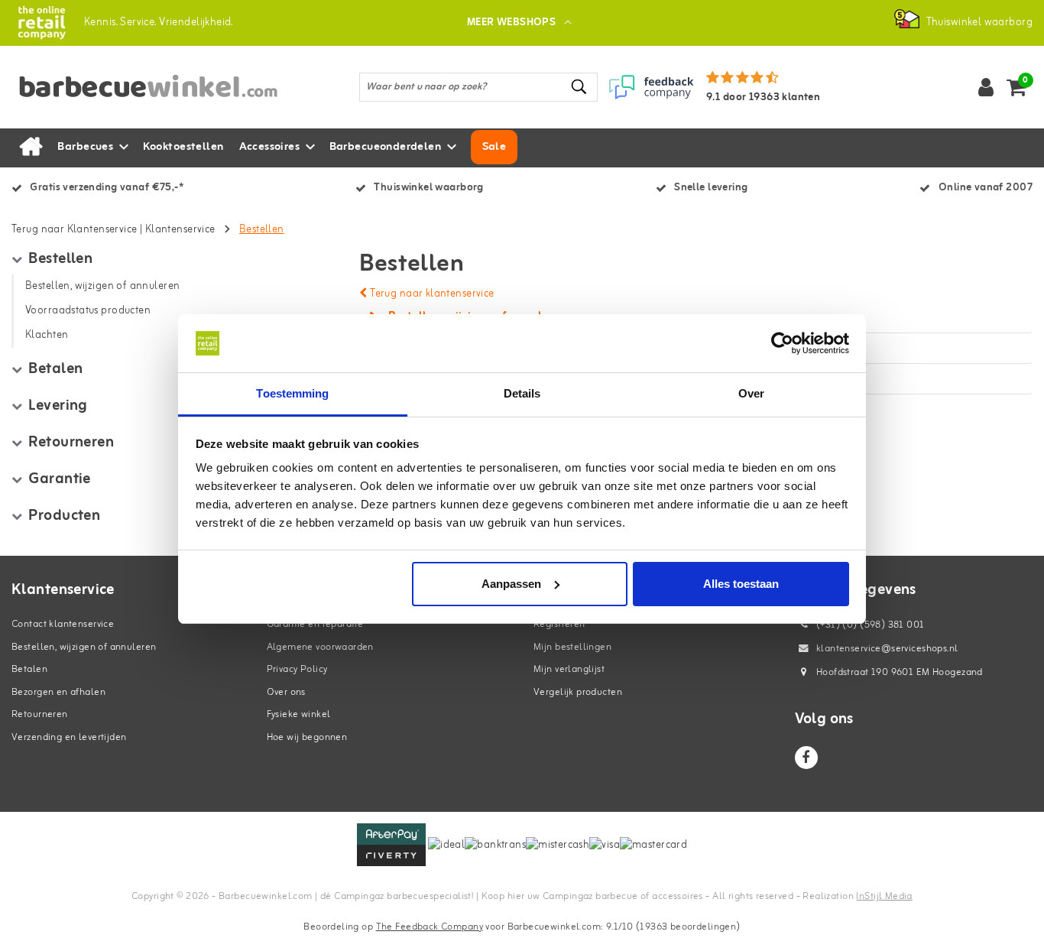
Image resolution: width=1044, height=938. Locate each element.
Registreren (559, 624)
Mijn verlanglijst (569, 669)
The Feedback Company (429, 927)
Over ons (286, 692)
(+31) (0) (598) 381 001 (869, 625)
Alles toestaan (741, 583)
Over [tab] (751, 393)
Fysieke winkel (299, 714)
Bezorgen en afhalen (58, 692)
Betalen (29, 669)
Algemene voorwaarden (320, 647)
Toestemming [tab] (292, 393)
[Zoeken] (579, 87)
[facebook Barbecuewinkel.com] (806, 757)
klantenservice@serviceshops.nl (887, 649)
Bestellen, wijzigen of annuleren (83, 647)
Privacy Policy (297, 669)
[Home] (30, 147)
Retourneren (39, 714)
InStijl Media (884, 896)
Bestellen (261, 230)
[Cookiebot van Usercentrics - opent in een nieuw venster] (782, 343)
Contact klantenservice (62, 624)
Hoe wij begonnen (307, 737)
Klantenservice (180, 230)
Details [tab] (522, 393)
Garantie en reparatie (315, 624)
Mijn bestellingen (572, 647)
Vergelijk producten (577, 692)
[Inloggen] (986, 87)
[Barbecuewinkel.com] (41, 22)
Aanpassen (511, 583)
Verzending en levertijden (69, 737)
